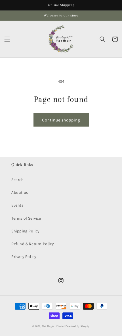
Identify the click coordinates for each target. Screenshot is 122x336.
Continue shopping (61, 120)
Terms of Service (26, 218)
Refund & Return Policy (32, 243)
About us (19, 192)
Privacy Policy (23, 256)
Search (17, 179)
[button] (7, 39)
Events (17, 205)
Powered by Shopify (78, 325)
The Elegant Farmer (53, 325)
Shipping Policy (25, 231)
